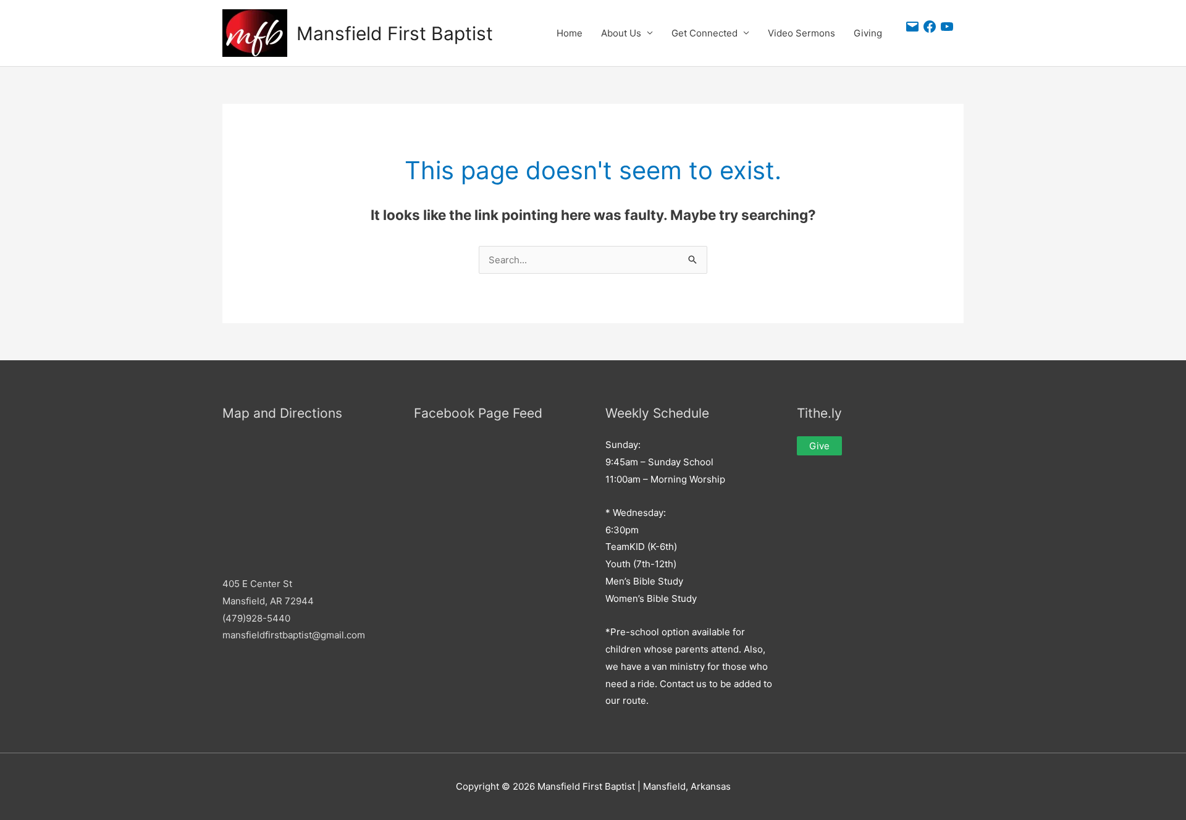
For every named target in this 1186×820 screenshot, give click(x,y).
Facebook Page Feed (478, 413)
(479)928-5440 (256, 618)
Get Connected (704, 33)
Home (569, 33)
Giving (868, 33)
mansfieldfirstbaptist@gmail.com (293, 635)
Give (819, 446)
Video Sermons (801, 33)
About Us (621, 33)
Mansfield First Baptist (394, 33)
